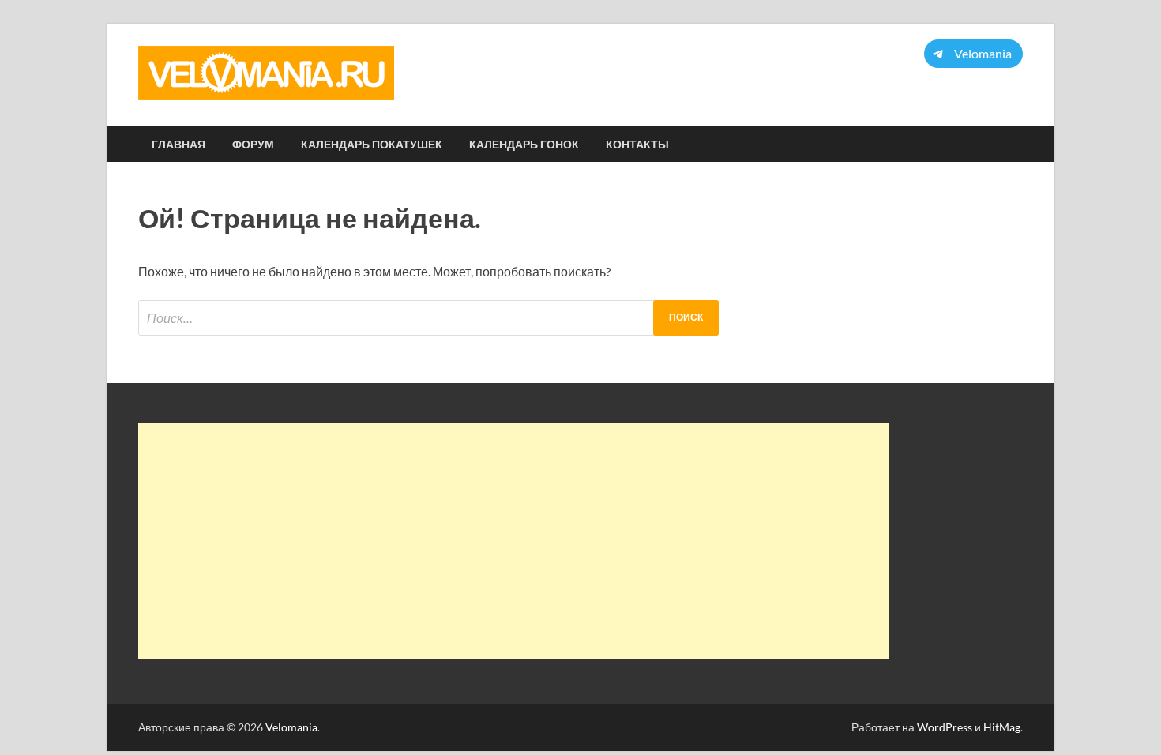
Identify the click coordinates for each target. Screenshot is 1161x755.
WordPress (944, 727)
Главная (178, 144)
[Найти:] (428, 318)
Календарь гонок (524, 144)
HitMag (1001, 727)
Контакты (637, 144)
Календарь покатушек (371, 144)
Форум (253, 144)
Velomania (291, 727)
